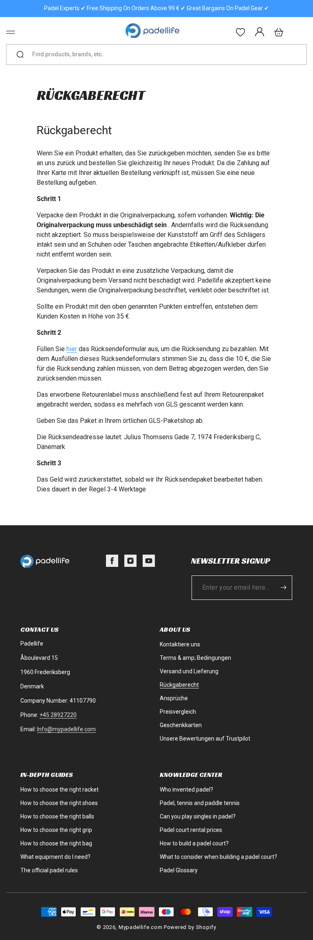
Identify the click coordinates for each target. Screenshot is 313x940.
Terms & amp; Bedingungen (195, 658)
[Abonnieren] (283, 587)
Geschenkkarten (181, 725)
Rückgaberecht (179, 684)
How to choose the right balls (57, 816)
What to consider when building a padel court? (218, 857)
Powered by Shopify (190, 927)
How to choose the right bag (56, 843)
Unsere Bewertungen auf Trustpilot (205, 738)
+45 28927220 (58, 715)
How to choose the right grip (56, 830)
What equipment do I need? (55, 857)
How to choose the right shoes (59, 803)
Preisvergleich (178, 711)
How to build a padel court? (194, 843)
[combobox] (160, 54)
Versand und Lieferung (189, 671)
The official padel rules (49, 870)
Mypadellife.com (141, 927)
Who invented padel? (186, 789)
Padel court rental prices (191, 830)
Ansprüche (174, 698)
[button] (10, 32)
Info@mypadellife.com (66, 729)
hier (71, 349)
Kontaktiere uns (180, 644)
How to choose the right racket (59, 789)
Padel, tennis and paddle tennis (200, 803)
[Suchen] (20, 54)
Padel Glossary (179, 870)
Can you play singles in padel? (198, 816)
